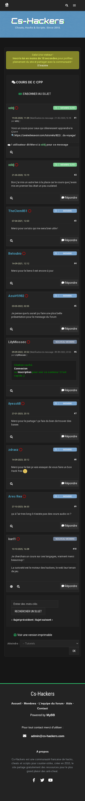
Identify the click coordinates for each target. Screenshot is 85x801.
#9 (75, 506)
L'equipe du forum (51, 703)
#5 (75, 306)
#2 (75, 175)
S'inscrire (42, 65)
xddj (17, 121)
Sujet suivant (43, 619)
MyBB (50, 715)
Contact (42, 708)
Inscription (24, 372)
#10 (74, 549)
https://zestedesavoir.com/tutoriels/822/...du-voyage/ (45, 135)
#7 (75, 413)
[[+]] (8, 144)
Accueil (16, 703)
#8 (75, 460)
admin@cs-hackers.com (47, 736)
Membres (30, 703)
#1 (75, 118)
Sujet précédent (23, 619)
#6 (75, 352)
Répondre (70, 197)
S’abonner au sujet (37, 93)
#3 (75, 221)
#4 (75, 263)
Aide (69, 703)
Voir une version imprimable (34, 634)
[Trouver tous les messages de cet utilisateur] (11, 152)
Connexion (20, 368)
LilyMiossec (20, 355)
